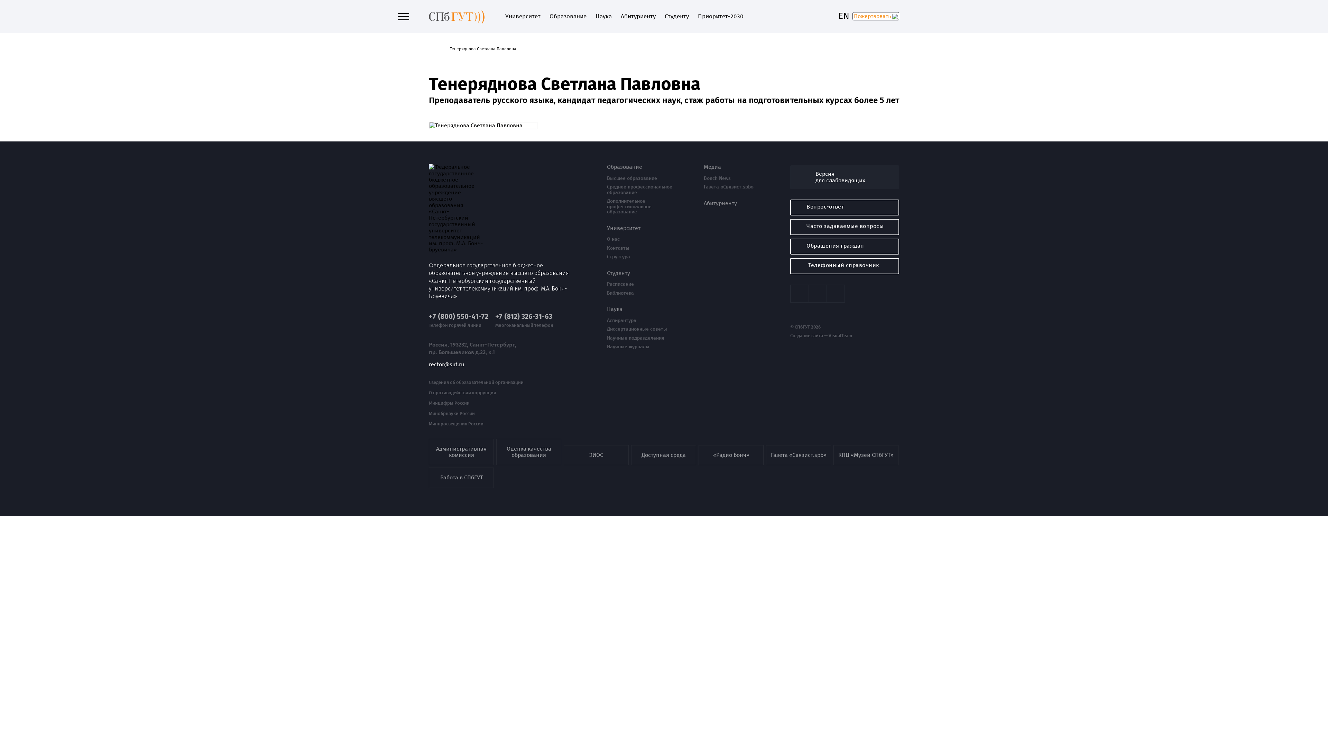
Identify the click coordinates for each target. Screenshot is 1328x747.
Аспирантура (621, 320)
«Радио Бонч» (731, 455)
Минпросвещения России (456, 424)
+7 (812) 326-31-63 (523, 317)
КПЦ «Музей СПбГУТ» (866, 455)
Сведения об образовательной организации (476, 382)
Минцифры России (449, 403)
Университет (523, 16)
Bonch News (717, 178)
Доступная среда (664, 455)
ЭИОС (596, 455)
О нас (613, 239)
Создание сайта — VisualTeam (821, 335)
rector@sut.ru (446, 364)
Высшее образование (632, 178)
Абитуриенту (638, 16)
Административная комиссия (461, 451)
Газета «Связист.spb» (729, 187)
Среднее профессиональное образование (639, 189)
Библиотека (620, 293)
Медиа (712, 167)
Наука (604, 16)
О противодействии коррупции (462, 392)
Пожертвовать (873, 16)
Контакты (618, 248)
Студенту (677, 16)
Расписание (620, 284)
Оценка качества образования (529, 451)
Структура (618, 257)
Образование (568, 16)
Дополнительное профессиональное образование (629, 207)
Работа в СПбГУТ (461, 477)
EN (843, 16)
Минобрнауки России (452, 413)
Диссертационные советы (637, 329)
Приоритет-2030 (721, 16)
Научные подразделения (635, 338)
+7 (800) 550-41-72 (458, 317)
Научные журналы (628, 347)
